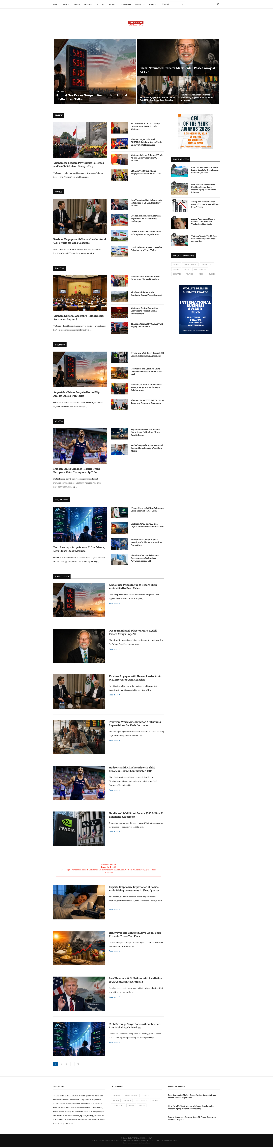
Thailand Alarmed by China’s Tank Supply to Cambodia (147, 325)
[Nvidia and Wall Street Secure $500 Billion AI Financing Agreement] (119, 357)
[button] (58, 71)
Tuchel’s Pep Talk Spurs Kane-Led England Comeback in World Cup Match (147, 448)
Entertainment (190, 264)
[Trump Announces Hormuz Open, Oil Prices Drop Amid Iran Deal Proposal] (179, 206)
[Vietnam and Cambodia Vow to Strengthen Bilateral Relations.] (119, 281)
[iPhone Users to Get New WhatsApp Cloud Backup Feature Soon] (119, 512)
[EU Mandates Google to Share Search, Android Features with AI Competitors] (119, 544)
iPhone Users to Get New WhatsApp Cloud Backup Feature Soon (147, 509)
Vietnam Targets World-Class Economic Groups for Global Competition (204, 238)
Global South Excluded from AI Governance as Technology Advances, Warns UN (145, 558)
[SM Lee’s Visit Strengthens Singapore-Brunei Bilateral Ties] (119, 175)
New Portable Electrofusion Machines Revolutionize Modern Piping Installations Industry (203, 188)
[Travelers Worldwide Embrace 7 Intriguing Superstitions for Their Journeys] (199, 90)
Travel (176, 269)
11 (78, 1064)
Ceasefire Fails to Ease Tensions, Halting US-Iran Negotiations (146, 233)
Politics (100, 4)
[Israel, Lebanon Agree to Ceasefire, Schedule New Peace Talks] (119, 251)
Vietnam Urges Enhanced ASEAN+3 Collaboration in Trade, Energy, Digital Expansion (146, 142)
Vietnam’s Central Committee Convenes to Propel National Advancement (144, 311)
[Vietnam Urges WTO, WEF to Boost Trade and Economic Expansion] (119, 404)
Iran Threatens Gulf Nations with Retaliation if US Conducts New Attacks (146, 203)
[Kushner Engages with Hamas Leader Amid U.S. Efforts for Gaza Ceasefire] (157, 90)
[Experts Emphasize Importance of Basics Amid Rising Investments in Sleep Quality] (79, 902)
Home (56, 4)
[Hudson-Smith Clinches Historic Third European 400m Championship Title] (80, 446)
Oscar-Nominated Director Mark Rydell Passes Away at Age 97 (133, 632)
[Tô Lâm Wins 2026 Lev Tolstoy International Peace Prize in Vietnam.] (119, 128)
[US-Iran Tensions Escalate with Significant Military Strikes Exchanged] (119, 220)
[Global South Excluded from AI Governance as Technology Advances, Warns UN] (119, 559)
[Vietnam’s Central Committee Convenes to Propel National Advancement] (119, 312)
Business (88, 4)
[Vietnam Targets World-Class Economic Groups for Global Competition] (179, 240)
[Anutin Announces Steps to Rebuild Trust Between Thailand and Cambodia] (179, 223)
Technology (125, 4)
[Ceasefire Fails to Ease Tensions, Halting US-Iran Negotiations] (119, 235)
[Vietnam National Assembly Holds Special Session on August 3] (80, 293)
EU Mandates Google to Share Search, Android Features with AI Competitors (146, 542)
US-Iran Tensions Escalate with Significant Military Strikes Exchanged (146, 218)
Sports (112, 4)
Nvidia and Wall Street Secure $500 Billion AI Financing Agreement (147, 354)
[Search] (218, 4)
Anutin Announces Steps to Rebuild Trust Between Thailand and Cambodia (203, 221)
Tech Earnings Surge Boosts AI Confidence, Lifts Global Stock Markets (79, 549)
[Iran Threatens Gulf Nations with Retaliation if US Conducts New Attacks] (119, 204)
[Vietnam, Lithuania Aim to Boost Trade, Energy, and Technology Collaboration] (119, 388)
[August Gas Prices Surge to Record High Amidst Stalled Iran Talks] (95, 71)
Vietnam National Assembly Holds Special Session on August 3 (78, 317)
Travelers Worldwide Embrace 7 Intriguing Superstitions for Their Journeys (197, 97)
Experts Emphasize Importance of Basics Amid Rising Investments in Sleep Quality (134, 888)
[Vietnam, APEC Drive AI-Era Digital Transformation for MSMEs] (119, 528)
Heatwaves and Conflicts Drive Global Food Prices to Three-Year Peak (146, 371)
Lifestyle (140, 4)
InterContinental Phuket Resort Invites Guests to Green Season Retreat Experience (205, 170)
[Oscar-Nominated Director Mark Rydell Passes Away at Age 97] (178, 57)
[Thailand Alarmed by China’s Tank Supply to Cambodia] (119, 328)
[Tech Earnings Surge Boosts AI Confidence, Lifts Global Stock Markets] (80, 524)
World (77, 4)
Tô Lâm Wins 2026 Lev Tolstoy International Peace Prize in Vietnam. (145, 126)
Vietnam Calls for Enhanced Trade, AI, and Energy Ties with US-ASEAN (147, 158)
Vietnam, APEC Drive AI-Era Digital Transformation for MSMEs (147, 525)
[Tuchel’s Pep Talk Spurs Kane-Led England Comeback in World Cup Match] (119, 449)
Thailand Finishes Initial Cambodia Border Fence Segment (146, 293)
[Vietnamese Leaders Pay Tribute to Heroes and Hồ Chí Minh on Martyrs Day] (80, 140)
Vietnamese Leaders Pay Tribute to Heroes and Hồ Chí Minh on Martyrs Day (78, 164)
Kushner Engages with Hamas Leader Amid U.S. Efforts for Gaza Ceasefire (157, 98)
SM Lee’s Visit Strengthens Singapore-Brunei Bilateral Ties (146, 172)
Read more (113, 603)
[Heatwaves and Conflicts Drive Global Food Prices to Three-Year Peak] (119, 373)
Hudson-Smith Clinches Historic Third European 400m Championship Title (76, 470)
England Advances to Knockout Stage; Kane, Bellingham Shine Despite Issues (145, 432)
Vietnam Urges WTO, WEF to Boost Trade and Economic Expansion (147, 401)
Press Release (200, 269)
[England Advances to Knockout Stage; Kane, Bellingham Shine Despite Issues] (119, 433)
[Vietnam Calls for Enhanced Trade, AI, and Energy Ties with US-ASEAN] (119, 159)
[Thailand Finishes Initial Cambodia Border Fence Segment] (119, 296)
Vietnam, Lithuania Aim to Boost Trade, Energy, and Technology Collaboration (146, 387)
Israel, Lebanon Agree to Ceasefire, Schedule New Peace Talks (147, 248)
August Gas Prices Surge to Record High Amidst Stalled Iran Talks (91, 97)
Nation (66, 4)
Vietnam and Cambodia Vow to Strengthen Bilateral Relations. (145, 278)
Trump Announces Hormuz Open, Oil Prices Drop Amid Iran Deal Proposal (205, 204)
